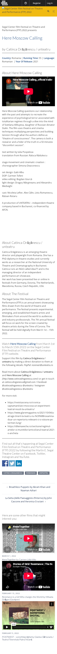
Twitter (41, 453)
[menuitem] (4, 3)
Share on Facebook (5, 463)
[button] (48, 11)
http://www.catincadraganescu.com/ (20, 378)
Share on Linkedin (19, 463)
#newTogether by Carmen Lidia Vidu (19, 559)
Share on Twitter (12, 463)
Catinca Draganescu (12, 473)
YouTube (24, 456)
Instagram (8, 456)
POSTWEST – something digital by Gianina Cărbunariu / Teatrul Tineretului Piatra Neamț (28, 638)
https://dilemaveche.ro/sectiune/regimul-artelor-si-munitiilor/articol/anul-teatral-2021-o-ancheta (31, 430)
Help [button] (25, 3)
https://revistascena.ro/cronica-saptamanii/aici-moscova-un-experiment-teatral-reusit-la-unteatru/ (29, 406)
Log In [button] (50, 3)
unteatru (43, 473)
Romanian (30, 473)
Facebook (30, 453)
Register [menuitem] (37, 3)
